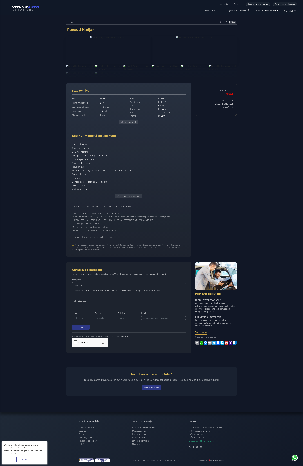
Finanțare (136, 444)
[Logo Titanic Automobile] (24, 7)
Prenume (99, 313)
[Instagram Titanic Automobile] (190, 447)
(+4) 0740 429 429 (196, 437)
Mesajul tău (77, 280)
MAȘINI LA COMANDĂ (237, 10)
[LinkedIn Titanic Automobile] (201, 447)
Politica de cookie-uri (88, 441)
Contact (82, 434)
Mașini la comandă (140, 431)
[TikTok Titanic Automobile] (197, 447)
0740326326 (227, 107)
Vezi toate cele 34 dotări (129, 196)
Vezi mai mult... (78, 189)
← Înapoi (71, 22)
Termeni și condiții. (127, 337)
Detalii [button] (17, 454)
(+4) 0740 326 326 (196, 434)
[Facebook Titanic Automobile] (193, 447)
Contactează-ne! (151, 387)
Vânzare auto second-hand (144, 428)
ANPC (81, 444)
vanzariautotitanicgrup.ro (201, 441)
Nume (74, 313)
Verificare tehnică (139, 437)
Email (143, 313)
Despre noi (83, 431)
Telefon (121, 313)
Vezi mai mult (130, 122)
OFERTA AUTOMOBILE (267, 10)
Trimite (81, 327)
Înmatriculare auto (140, 434)
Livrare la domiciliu (140, 441)
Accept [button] (24, 459)
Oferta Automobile (87, 428)
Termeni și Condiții (86, 437)
